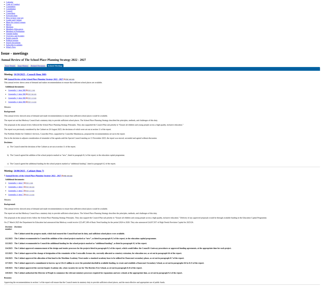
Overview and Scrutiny (15, 36)
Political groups (12, 40)
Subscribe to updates (14, 45)
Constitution (11, 9)
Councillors (10, 13)
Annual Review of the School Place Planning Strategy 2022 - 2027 (41, 79)
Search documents (13, 43)
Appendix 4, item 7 (21, 195)
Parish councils (12, 38)
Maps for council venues (15, 22)
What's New (11, 47)
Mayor (8, 25)
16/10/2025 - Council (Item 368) (30, 74)
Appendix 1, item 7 (20, 183)
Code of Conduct (13, 4)
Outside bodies (12, 34)
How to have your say (15, 18)
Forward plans (11, 16)
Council (9, 11)
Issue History (23, 66)
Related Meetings (55, 66)
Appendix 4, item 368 (22, 102)
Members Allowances (14, 29)
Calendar (9, 2)
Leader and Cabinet (14, 20)
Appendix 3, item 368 (22, 98)
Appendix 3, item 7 (21, 191)
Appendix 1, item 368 (21, 90)
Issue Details (10, 66)
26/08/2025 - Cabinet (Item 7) (29, 170)
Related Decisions (38, 66)
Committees (10, 7)
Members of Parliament (15, 31)
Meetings (9, 27)
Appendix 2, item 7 (21, 187)
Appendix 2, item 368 (22, 94)
